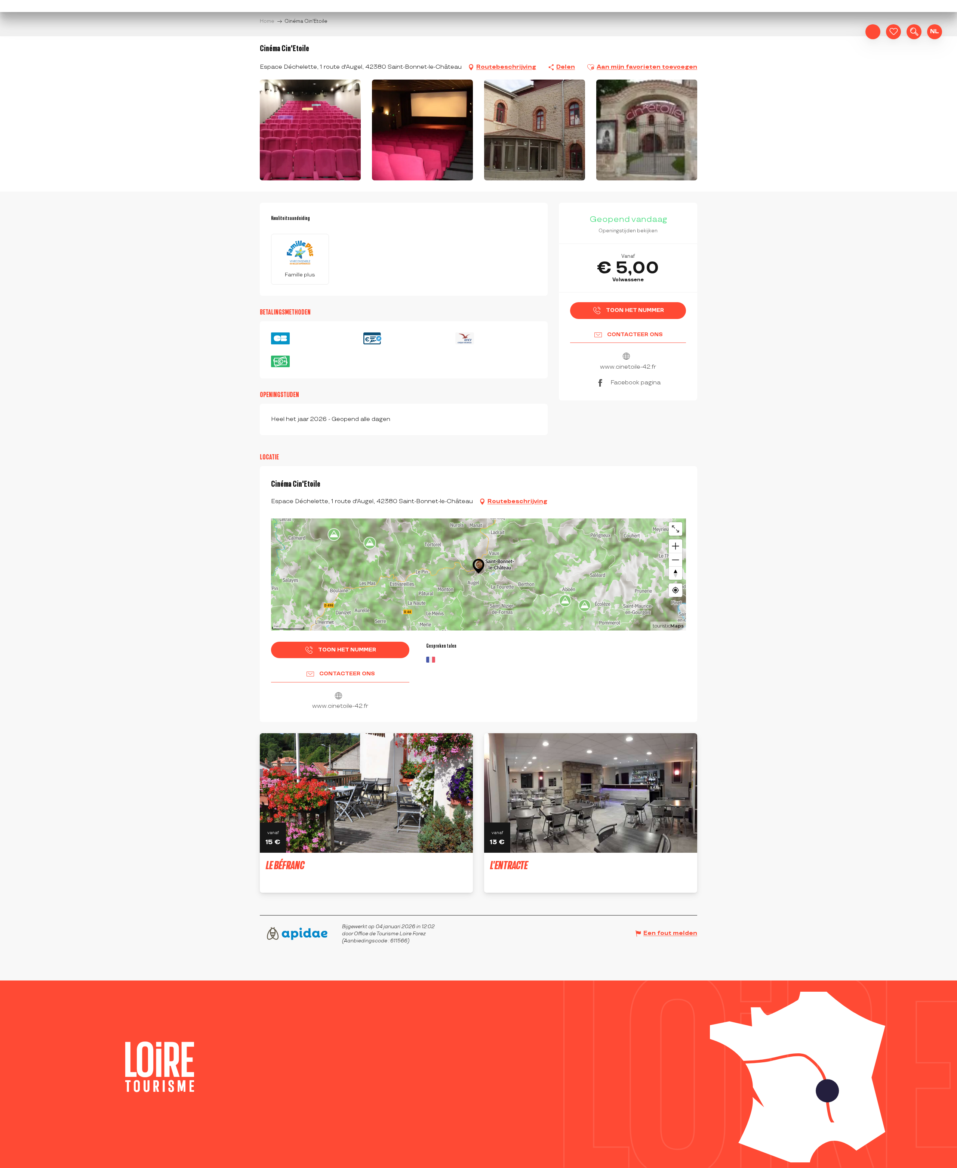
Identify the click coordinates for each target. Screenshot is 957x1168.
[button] (914, 31)
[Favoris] (893, 31)
